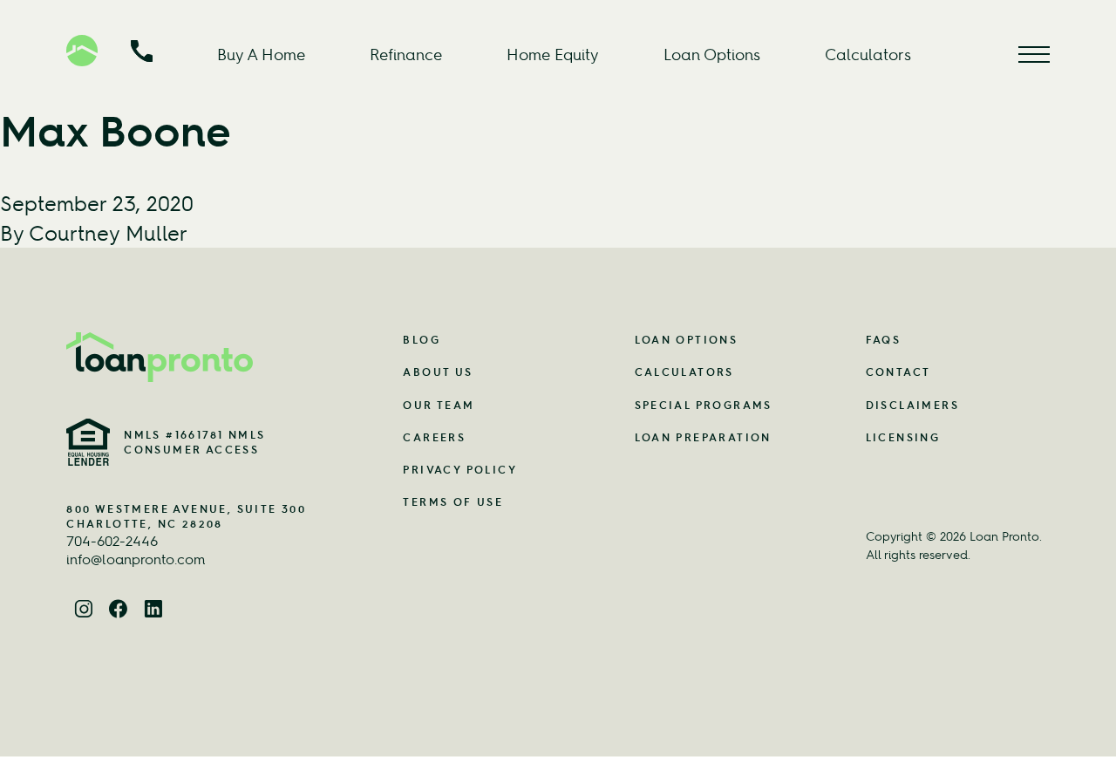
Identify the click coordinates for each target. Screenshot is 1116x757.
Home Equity (553, 54)
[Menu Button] (1034, 54)
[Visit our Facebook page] (118, 610)
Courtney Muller (108, 233)
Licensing (903, 437)
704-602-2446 (112, 540)
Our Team (438, 405)
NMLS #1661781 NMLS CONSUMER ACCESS (194, 442)
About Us (438, 372)
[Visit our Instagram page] (83, 610)
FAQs (884, 339)
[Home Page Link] (195, 357)
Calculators (868, 54)
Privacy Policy (460, 469)
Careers (434, 437)
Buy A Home (261, 54)
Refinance (406, 54)
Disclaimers (912, 405)
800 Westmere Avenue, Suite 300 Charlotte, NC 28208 (186, 516)
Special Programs (703, 405)
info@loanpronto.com (136, 559)
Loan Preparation (703, 437)
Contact (898, 372)
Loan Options (711, 54)
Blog (421, 339)
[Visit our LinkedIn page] (153, 610)
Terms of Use (453, 501)
